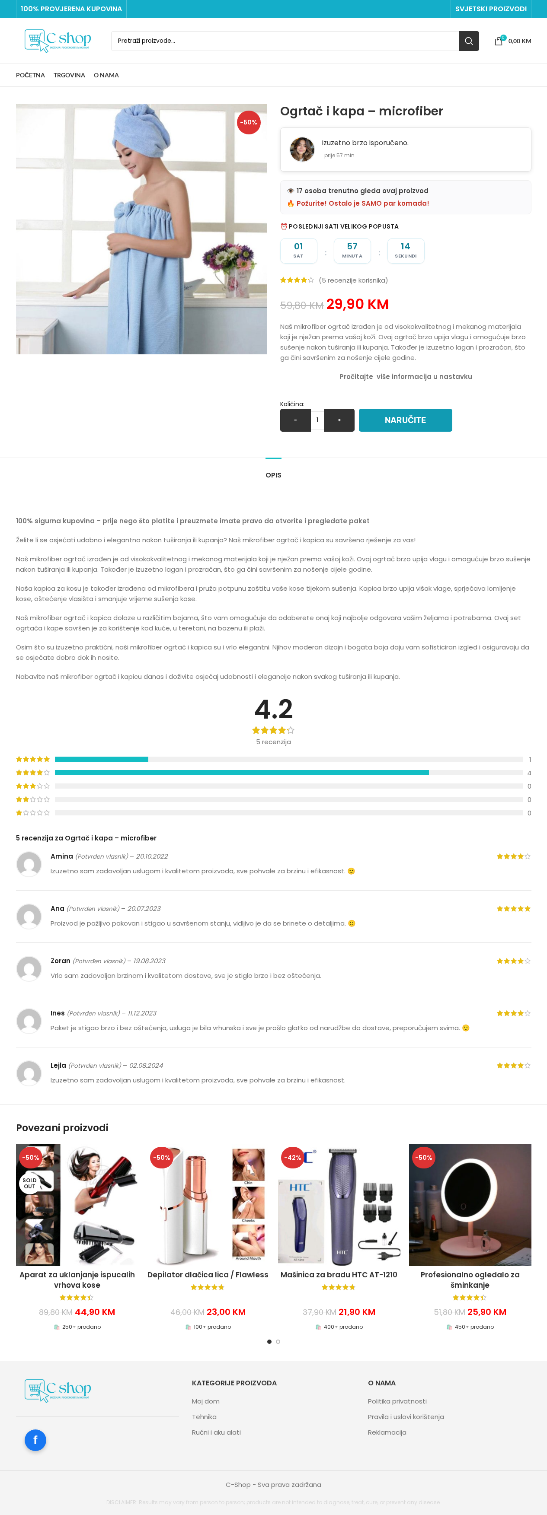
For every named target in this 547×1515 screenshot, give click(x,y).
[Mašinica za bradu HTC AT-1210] (339, 1205)
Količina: (292, 404)
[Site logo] (59, 40)
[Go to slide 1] (269, 1342)
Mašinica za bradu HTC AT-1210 (339, 1275)
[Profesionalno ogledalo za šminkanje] (470, 1205)
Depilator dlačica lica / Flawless (208, 1275)
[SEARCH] (469, 41)
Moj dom (206, 1401)
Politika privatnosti (397, 1401)
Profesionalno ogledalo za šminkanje (470, 1280)
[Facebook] (35, 1440)
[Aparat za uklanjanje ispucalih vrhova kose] (77, 1205)
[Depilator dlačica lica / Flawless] (208, 1205)
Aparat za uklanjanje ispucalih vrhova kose (77, 1280)
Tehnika (204, 1416)
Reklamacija (387, 1432)
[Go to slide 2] (278, 1342)
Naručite (405, 420)
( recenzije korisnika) (353, 279)
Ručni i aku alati (216, 1432)
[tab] (273, 471)
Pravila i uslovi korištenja (406, 1416)
